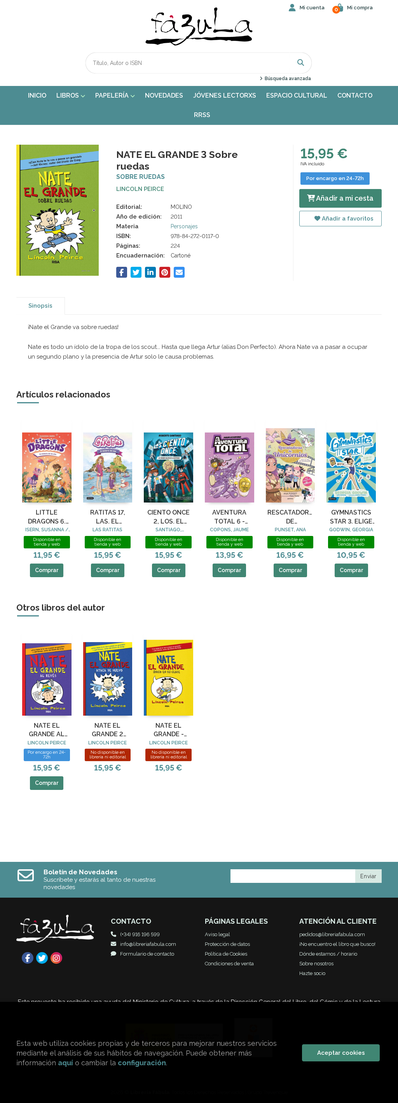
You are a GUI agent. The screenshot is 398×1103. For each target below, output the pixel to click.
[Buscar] (301, 63)
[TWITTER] (42, 958)
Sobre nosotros (316, 963)
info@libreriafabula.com (148, 944)
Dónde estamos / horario (328, 954)
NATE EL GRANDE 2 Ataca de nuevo (107, 730)
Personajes (184, 226)
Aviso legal (217, 934)
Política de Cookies (226, 954)
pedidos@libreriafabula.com (332, 934)
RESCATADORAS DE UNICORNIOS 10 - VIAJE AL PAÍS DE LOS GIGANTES (290, 517)
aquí (65, 1063)
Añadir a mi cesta (344, 198)
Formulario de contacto (147, 954)
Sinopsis (40, 305)
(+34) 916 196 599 (140, 934)
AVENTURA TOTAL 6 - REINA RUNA (229, 517)
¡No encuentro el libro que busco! (337, 944)
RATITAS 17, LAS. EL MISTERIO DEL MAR (107, 517)
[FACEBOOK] (27, 958)
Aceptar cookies (341, 1052)
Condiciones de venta (229, 963)
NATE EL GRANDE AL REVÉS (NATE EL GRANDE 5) (47, 730)
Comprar (46, 570)
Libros (68, 95)
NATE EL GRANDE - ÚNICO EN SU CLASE (168, 730)
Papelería (112, 95)
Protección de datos (227, 944)
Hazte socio (312, 973)
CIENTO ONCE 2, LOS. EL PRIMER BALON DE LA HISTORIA (168, 517)
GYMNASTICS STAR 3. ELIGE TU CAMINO (351, 517)
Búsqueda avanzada (287, 78)
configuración (142, 1063)
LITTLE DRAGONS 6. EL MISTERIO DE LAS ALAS (46, 517)
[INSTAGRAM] (56, 958)
